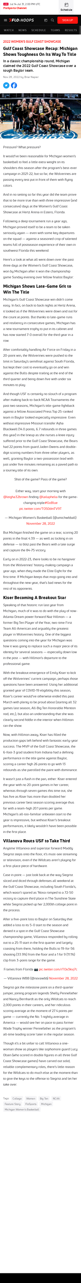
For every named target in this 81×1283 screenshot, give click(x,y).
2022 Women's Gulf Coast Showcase (32, 41)
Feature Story (13, 1104)
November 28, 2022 (40, 523)
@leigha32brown (15, 497)
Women (30, 1098)
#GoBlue (51, 503)
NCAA (56, 1098)
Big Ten (44, 1098)
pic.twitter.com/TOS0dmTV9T (40, 508)
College (17, 1098)
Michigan (46, 1104)
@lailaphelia (48, 497)
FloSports (31, 1104)
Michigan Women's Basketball (22, 1109)
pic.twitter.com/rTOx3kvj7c (58, 969)
